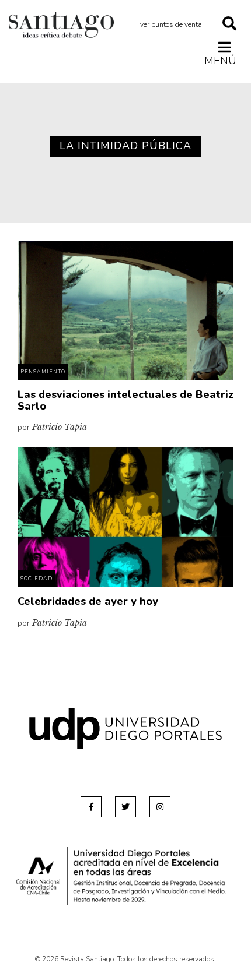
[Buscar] (229, 24)
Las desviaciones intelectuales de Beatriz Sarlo (125, 400)
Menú (220, 60)
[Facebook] (91, 806)
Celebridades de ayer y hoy (88, 601)
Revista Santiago (61, 26)
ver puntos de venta (171, 24)
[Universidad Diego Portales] (125, 727)
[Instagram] (159, 806)
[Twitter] (125, 806)
